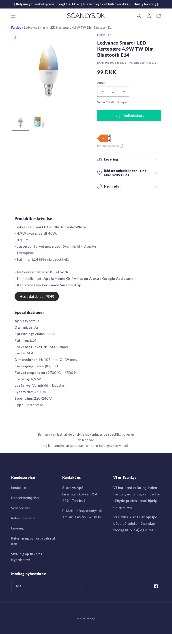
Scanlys (91, 618)
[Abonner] (81, 586)
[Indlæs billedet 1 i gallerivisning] (20, 122)
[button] (13, 16)
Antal (101, 82)
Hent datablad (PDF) (36, 296)
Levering (17, 528)
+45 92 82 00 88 (88, 517)
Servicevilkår (20, 508)
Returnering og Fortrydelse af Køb (33, 541)
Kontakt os (19, 488)
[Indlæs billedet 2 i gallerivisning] (39, 122)
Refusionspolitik (23, 518)
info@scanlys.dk (89, 510)
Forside (16, 27)
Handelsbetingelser (25, 498)
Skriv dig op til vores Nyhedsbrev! (26, 556)
